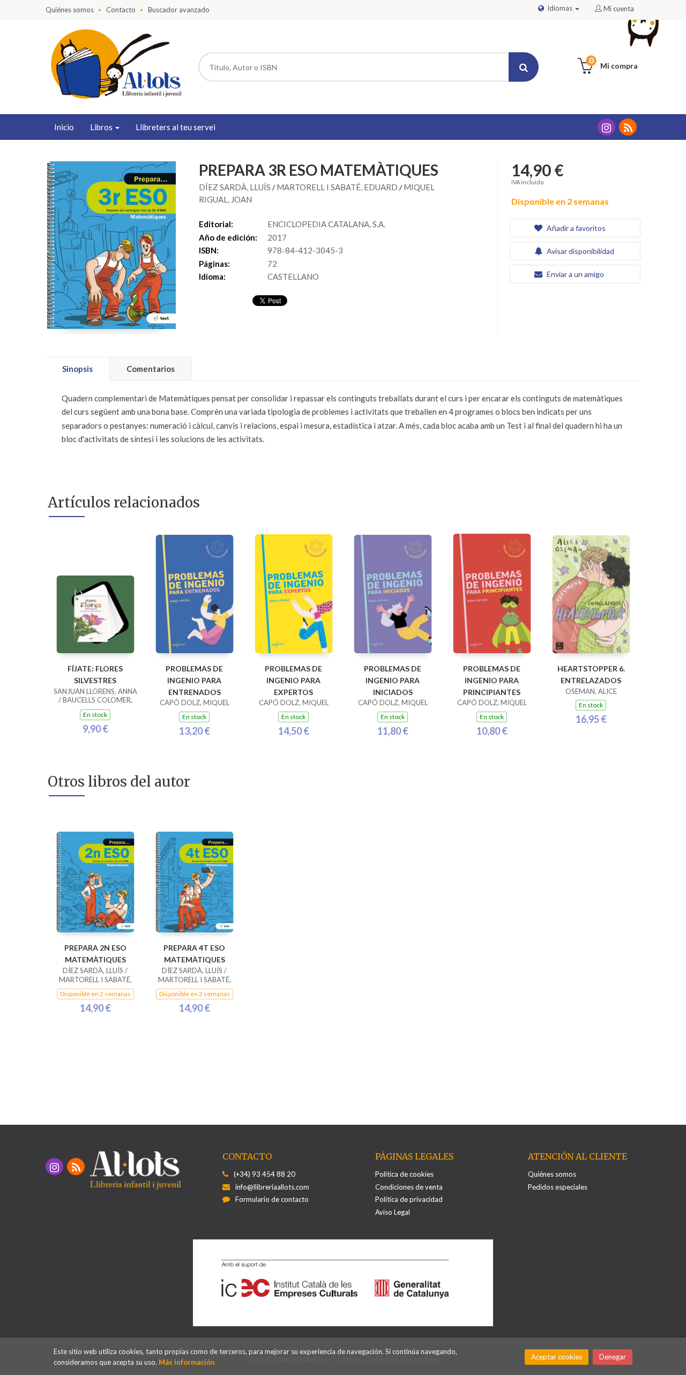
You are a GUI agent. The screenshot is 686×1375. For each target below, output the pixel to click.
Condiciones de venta (409, 1187)
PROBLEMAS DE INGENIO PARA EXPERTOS (293, 680)
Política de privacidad (409, 1199)
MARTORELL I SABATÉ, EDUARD (338, 187)
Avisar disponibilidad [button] (579, 251)
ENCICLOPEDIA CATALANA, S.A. (326, 224)
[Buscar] (524, 67)
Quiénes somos (70, 9)
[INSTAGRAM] (606, 127)
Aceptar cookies (556, 1356)
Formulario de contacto (272, 1199)
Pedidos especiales (557, 1187)
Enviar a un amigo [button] (574, 274)
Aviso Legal (392, 1212)
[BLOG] (628, 127)
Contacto (121, 9)
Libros (102, 127)
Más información (187, 1362)
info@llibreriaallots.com (272, 1187)
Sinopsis (77, 368)
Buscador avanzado (179, 9)
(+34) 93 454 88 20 (264, 1174)
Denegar (612, 1356)
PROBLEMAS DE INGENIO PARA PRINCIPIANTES (491, 680)
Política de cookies (404, 1174)
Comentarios (150, 368)
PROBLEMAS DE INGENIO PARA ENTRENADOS (194, 680)
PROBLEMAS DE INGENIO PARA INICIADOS (392, 680)
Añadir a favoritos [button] (575, 228)
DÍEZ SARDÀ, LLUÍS (235, 187)
